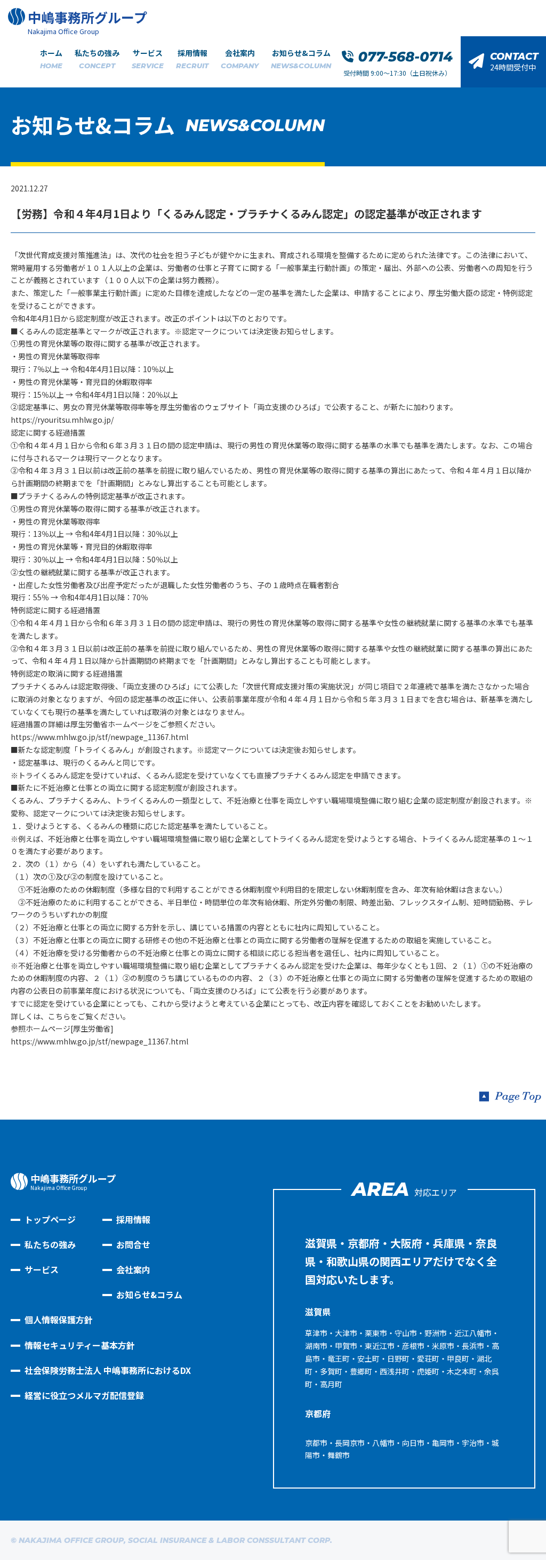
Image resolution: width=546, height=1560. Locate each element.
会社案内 (240, 58)
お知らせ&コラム (301, 58)
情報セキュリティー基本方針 (80, 1345)
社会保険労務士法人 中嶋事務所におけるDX (108, 1370)
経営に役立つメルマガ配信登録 (84, 1395)
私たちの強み (97, 58)
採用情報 (192, 58)
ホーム (51, 58)
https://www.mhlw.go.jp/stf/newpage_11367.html (99, 736)
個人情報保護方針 (59, 1319)
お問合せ (133, 1244)
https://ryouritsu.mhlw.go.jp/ (62, 419)
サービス (148, 58)
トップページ (50, 1219)
